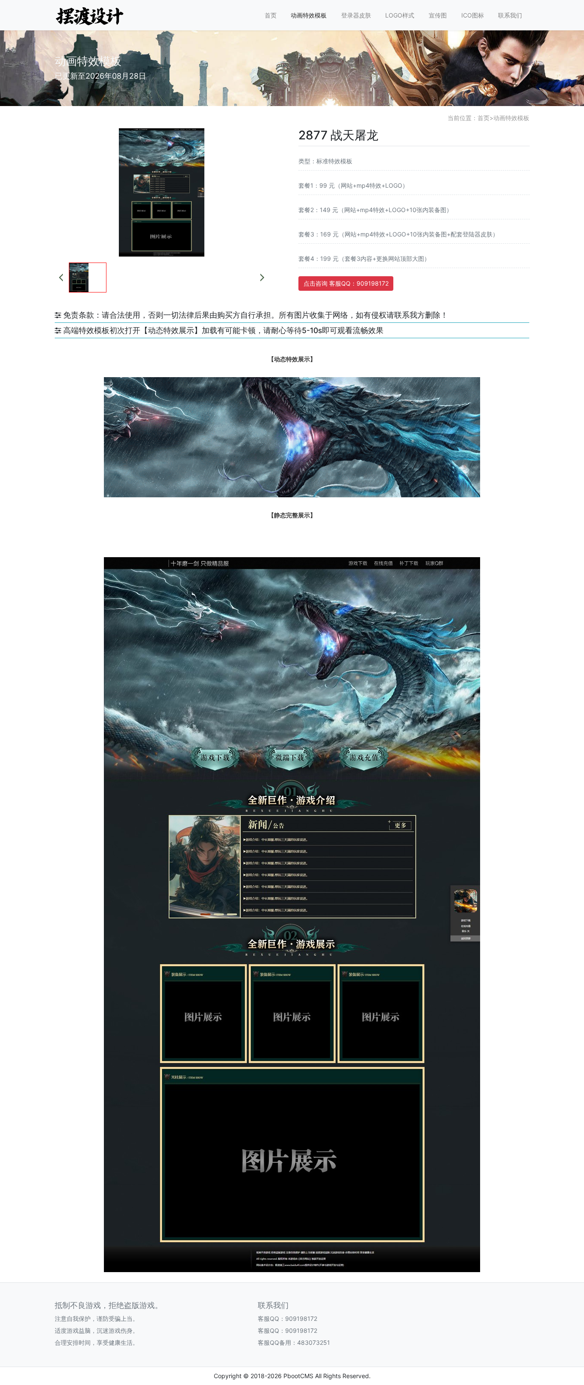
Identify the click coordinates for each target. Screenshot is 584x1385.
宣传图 (438, 15)
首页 (271, 15)
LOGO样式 (399, 15)
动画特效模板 (309, 15)
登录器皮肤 (356, 15)
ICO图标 (472, 15)
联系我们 (510, 15)
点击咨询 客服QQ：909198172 (346, 283)
